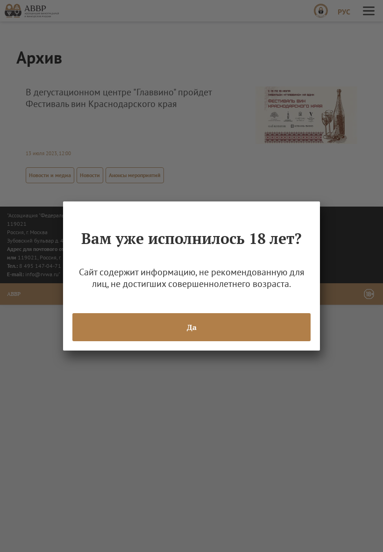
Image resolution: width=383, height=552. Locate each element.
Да (192, 327)
